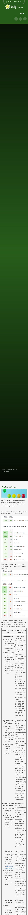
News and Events (12, 469)
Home (3, 469)
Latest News (5, 471)
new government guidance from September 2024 (9, 866)
